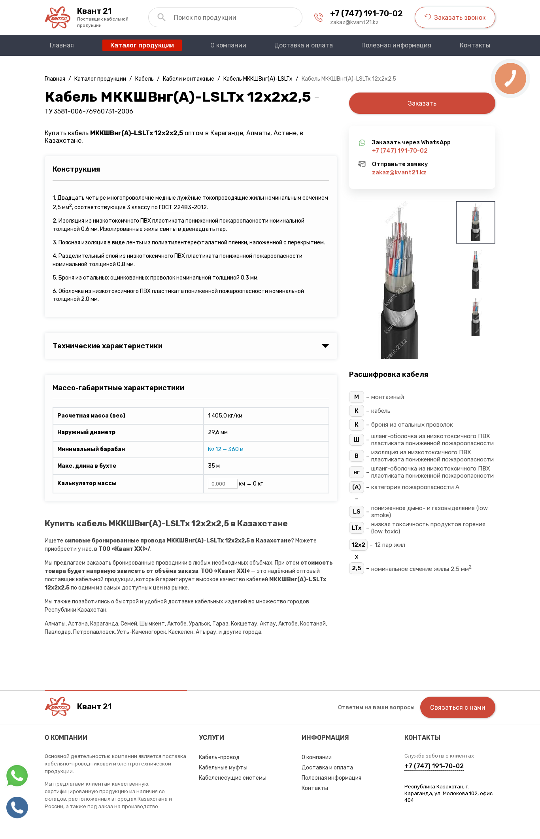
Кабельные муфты (223, 767)
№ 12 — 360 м (226, 449)
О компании (317, 757)
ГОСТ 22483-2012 (183, 207)
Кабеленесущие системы (232, 778)
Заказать (422, 103)
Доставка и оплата (327, 767)
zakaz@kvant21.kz (354, 22)
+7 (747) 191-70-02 (366, 13)
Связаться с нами (457, 707)
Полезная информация (331, 778)
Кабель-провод (219, 757)
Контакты (315, 788)
